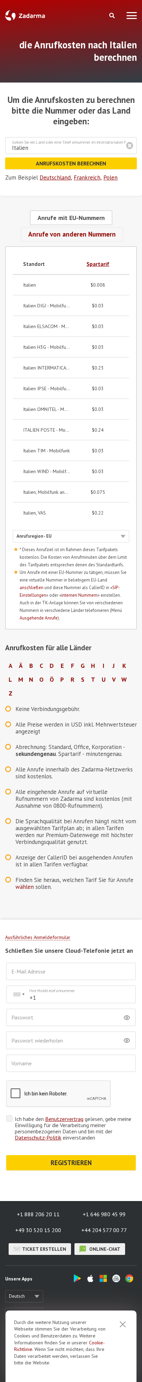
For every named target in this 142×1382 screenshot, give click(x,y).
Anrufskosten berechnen (71, 163)
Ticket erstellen (44, 1249)
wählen (25, 887)
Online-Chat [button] (104, 1249)
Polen (110, 177)
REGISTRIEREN (71, 1163)
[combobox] (19, 994)
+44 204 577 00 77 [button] (104, 1230)
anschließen (31, 588)
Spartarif (98, 263)
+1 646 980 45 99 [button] (104, 1214)
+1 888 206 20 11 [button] (38, 1214)
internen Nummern (79, 595)
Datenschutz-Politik (38, 1137)
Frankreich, (88, 177)
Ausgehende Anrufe (39, 618)
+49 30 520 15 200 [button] (38, 1230)
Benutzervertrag (64, 1118)
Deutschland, (56, 177)
